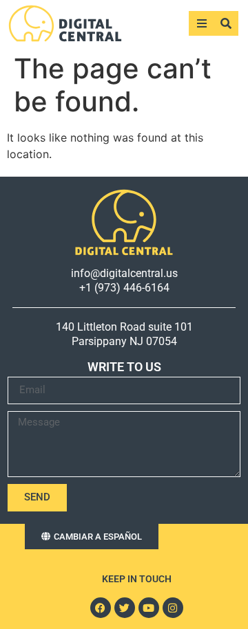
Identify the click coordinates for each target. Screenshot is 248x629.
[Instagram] (173, 607)
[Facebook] (100, 607)
